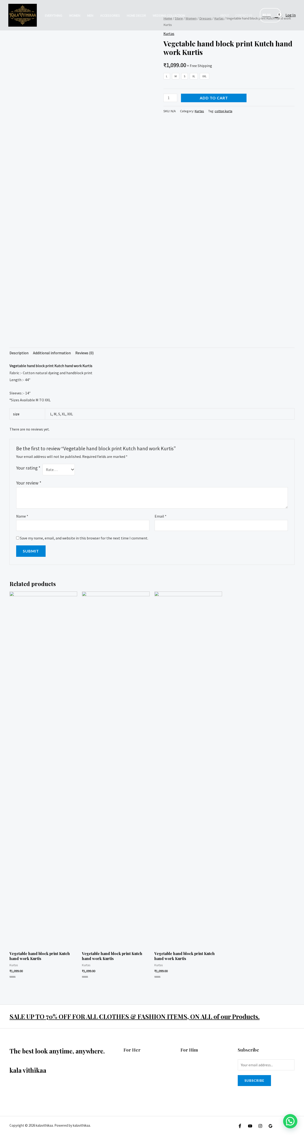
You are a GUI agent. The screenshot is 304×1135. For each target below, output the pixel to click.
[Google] (270, 1126)
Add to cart (214, 98)
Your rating (28, 468)
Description (19, 352)
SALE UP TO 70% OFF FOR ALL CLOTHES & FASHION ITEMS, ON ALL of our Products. (135, 1016)
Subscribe (254, 1080)
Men (90, 15)
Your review (28, 483)
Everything (53, 15)
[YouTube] (250, 1126)
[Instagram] (260, 1126)
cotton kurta (223, 111)
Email (160, 516)
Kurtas (168, 33)
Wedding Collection (169, 15)
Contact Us (243, 15)
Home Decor (136, 15)
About (224, 15)
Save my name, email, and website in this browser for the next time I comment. (84, 538)
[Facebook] (240, 1126)
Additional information (52, 352)
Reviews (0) (84, 352)
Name (22, 516)
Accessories (110, 15)
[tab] (19, 353)
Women (74, 15)
